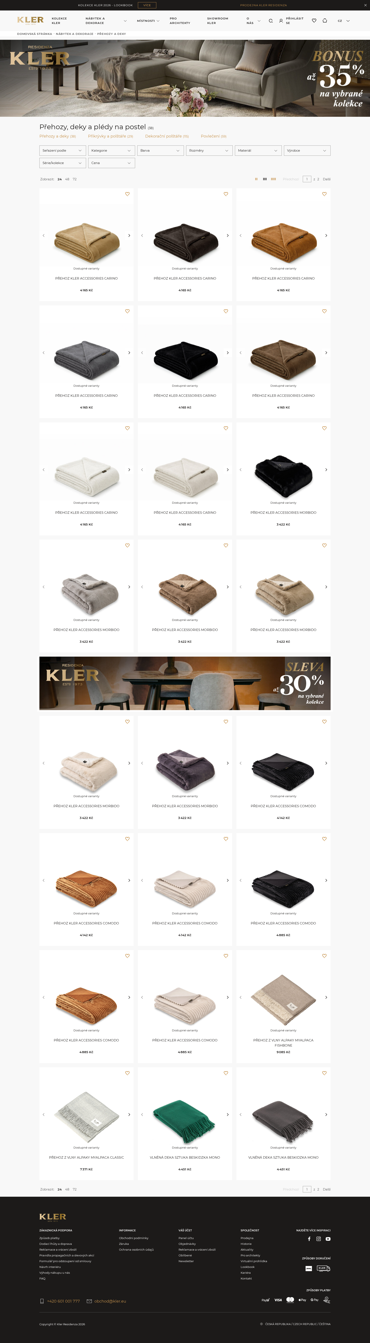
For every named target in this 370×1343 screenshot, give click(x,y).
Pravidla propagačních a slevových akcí (66, 1255)
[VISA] (278, 1300)
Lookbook (248, 1267)
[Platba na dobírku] (327, 1300)
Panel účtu (186, 1238)
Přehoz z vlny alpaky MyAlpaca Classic (86, 1157)
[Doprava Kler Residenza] (323, 1268)
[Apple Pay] (302, 1300)
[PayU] (266, 1300)
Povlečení (214, 136)
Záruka (124, 1243)
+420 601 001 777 (63, 1301)
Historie (246, 1243)
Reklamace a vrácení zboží (58, 1249)
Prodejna (247, 1238)
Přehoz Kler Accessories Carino (86, 278)
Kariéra (246, 1272)
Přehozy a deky (57, 136)
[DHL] (308, 1268)
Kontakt (246, 1278)
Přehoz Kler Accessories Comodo (283, 806)
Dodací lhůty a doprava (55, 1243)
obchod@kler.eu (110, 1301)
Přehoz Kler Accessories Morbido (283, 513)
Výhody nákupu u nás (54, 1272)
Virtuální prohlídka (254, 1261)
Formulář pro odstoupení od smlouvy (65, 1261)
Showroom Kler (217, 21)
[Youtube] (328, 1238)
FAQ (42, 1278)
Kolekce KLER (59, 21)
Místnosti (146, 20)
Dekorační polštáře (167, 136)
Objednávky (187, 1243)
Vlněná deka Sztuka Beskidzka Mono (185, 1157)
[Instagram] (318, 1238)
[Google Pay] (315, 1300)
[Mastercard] (290, 1300)
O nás (250, 21)
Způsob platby (49, 1238)
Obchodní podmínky (133, 1238)
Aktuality (247, 1249)
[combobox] (342, 21)
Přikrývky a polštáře (110, 136)
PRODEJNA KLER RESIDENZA (263, 5)
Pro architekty (180, 21)
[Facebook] (309, 1238)
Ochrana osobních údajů (136, 1249)
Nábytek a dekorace (95, 21)
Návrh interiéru (50, 1267)
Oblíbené (185, 1255)
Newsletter (186, 1261)
